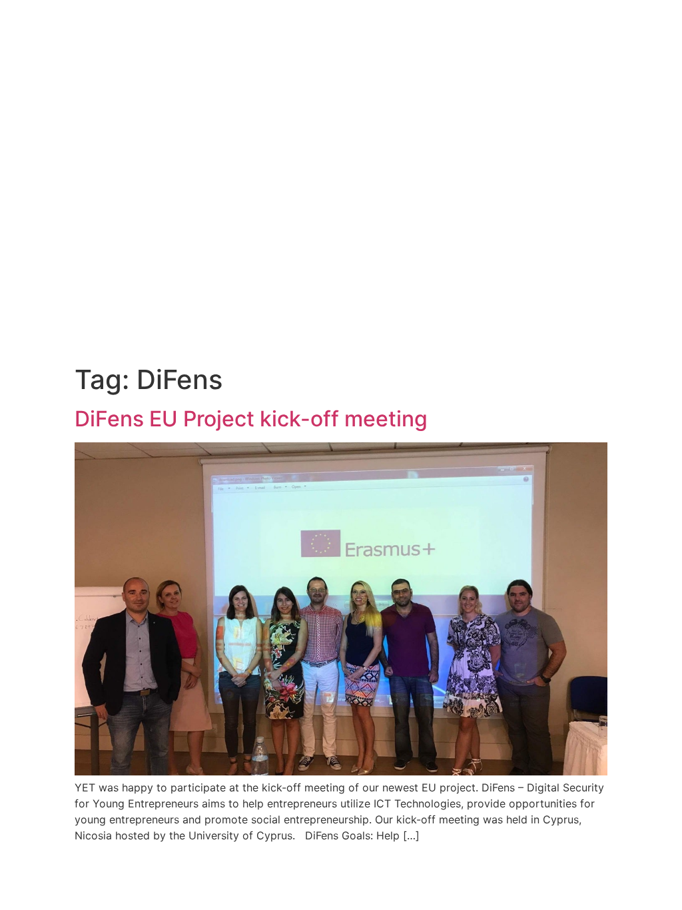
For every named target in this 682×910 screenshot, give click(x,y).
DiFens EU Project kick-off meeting (251, 419)
